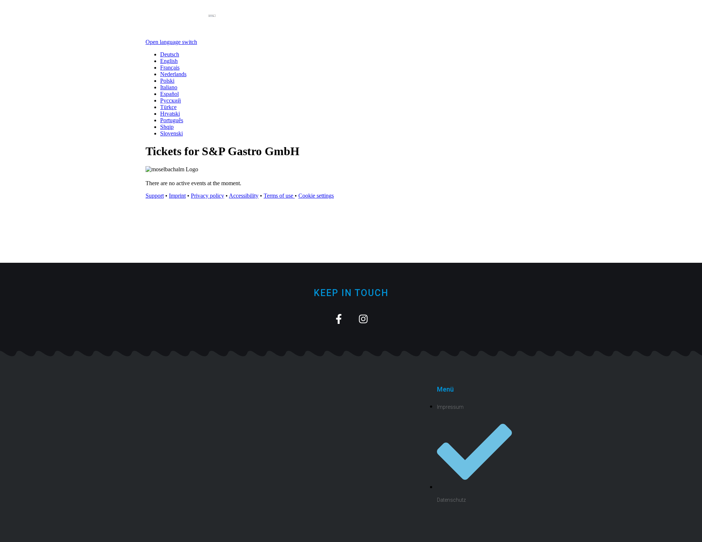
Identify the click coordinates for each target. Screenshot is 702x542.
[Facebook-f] (339, 319)
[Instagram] (363, 319)
